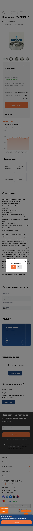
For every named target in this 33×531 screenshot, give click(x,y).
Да (13, 267)
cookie (11, 516)
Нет (19, 267)
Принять (16, 522)
